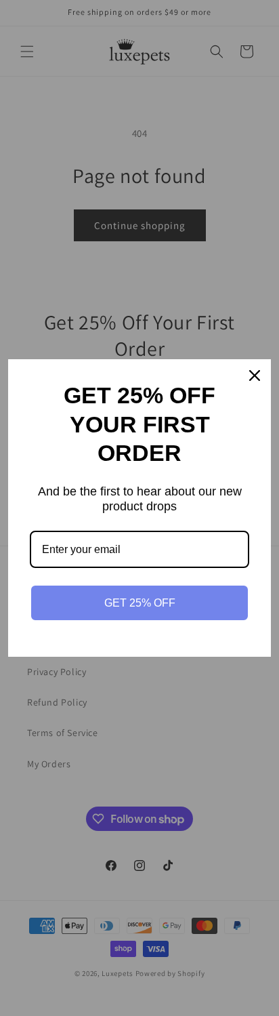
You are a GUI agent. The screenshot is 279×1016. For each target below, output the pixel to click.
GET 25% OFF (139, 603)
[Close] (254, 375)
